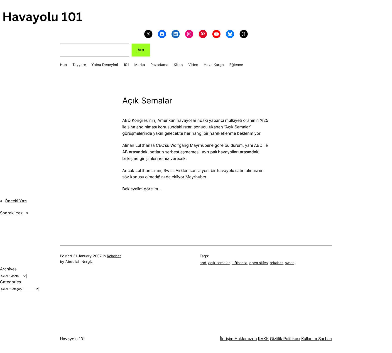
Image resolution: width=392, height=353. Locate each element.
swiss (289, 262)
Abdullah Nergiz (79, 261)
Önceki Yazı (16, 201)
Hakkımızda (245, 338)
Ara (140, 49)
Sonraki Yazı (12, 213)
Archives (8, 269)
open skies (258, 262)
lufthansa (239, 262)
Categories (10, 281)
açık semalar (219, 262)
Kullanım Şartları (316, 338)
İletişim (226, 338)
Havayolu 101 (72, 338)
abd (203, 262)
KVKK (263, 338)
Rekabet (114, 256)
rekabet (276, 262)
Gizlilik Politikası (285, 338)
